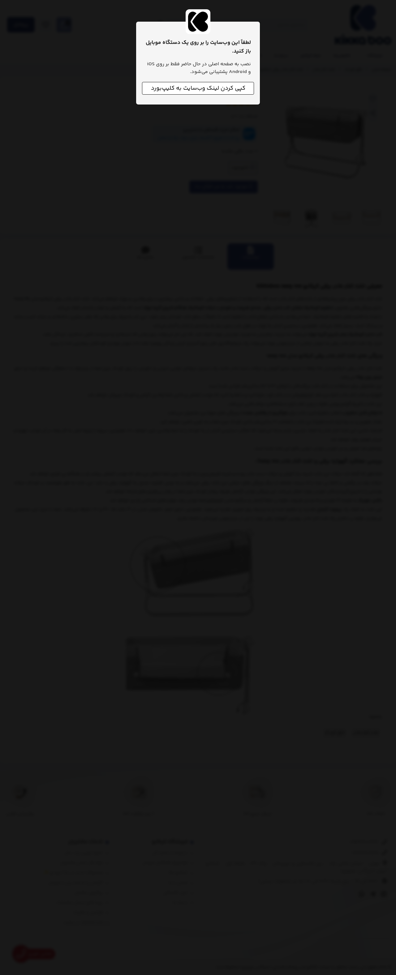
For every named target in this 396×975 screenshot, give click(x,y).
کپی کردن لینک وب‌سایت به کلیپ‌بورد (198, 88)
